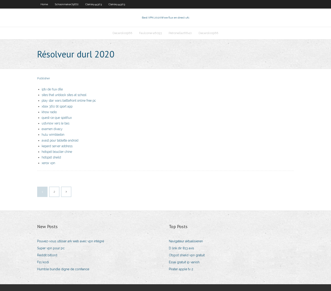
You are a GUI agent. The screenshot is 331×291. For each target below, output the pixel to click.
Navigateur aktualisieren (186, 241)
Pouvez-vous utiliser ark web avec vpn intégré (70, 241)
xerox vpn (48, 163)
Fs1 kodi (43, 262)
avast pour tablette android (60, 140)
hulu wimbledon (53, 134)
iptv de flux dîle (52, 89)
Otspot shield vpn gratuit (187, 255)
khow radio (49, 112)
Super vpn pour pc (51, 248)
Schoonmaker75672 (67, 4)
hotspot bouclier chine (57, 152)
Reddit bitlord (47, 255)
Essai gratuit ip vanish (184, 262)
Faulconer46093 (150, 33)
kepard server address (57, 146)
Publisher (43, 78)
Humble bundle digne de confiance (63, 269)
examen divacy (52, 129)
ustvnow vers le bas (55, 123)
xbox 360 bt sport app (57, 106)
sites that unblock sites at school (64, 95)
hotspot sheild (51, 157)
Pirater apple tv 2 (181, 269)
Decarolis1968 (122, 33)
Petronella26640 (180, 33)
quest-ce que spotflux (57, 117)
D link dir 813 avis (181, 248)
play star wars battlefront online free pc (69, 100)
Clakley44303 (93, 4)
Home (44, 4)
